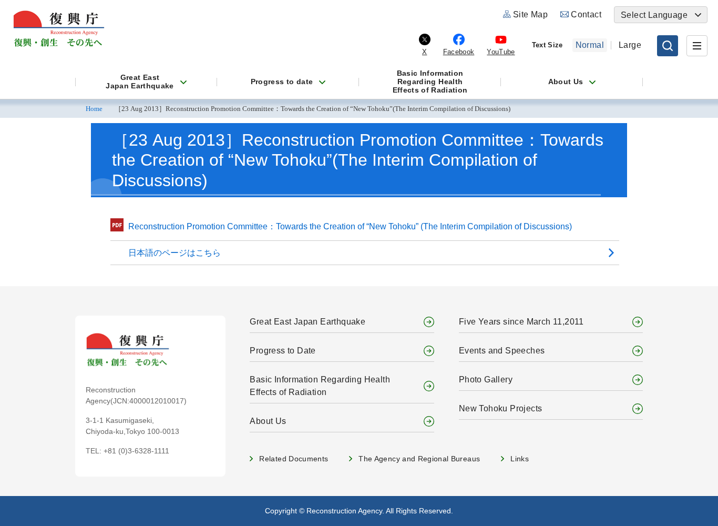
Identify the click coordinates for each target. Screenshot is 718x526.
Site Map (530, 14)
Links (519, 458)
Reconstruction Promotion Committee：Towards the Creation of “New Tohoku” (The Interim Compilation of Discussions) (350, 226)
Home (94, 109)
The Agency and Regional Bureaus (419, 458)
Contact (586, 14)
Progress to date (282, 81)
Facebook (459, 52)
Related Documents (293, 458)
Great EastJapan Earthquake (140, 81)
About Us (565, 81)
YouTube (501, 52)
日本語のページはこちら (174, 252)
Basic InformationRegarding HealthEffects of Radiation (430, 81)
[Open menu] (696, 45)
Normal (590, 45)
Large (630, 45)
